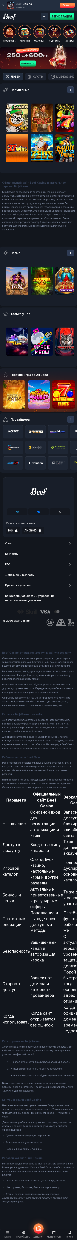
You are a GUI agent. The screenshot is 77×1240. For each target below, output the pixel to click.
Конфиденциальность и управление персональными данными (30, 598)
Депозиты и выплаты (19, 574)
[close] (3, 5)
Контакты (11, 553)
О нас (9, 543)
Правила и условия (18, 585)
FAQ (7, 564)
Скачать (67, 5)
